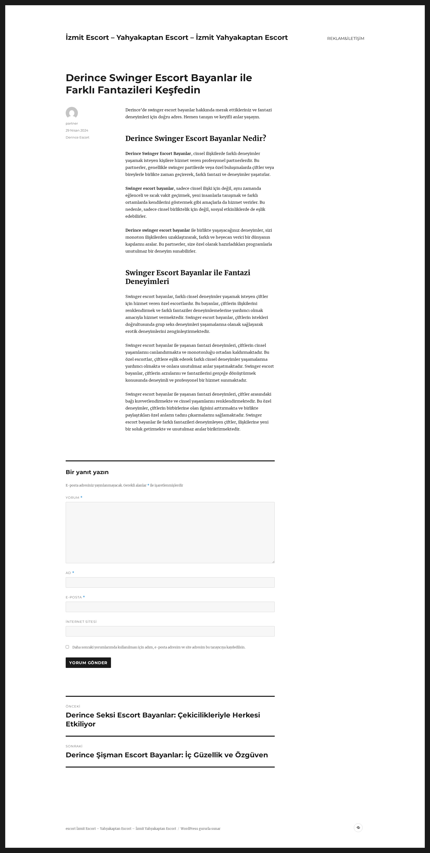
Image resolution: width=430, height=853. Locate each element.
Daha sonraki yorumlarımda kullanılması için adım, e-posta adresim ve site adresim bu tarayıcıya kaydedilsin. (158, 647)
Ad (70, 573)
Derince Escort (77, 137)
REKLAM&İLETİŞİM (345, 38)
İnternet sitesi (81, 622)
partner (72, 123)
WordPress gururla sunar (200, 829)
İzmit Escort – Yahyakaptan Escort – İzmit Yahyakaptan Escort (177, 37)
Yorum (74, 498)
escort (71, 829)
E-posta (75, 597)
